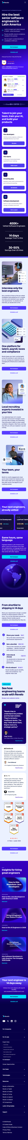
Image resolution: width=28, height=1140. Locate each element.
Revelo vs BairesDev (8, 1086)
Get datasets (14, 187)
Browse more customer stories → (11, 698)
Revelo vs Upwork (8, 1097)
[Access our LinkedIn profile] (12, 1021)
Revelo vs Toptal (7, 1089)
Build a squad (14, 165)
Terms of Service (7, 1132)
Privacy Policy (6, 1130)
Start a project (14, 210)
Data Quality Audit (7, 1052)
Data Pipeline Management (9, 1054)
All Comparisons (7, 1102)
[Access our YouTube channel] (4, 1021)
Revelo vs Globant (8, 1099)
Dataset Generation (7, 1047)
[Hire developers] (14, 86)
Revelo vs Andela (7, 1091)
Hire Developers (14, 47)
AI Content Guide (7, 1124)
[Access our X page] (8, 1021)
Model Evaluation (7, 1056)
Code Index (5, 1044)
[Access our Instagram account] (15, 1021)
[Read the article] (14, 884)
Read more (6, 902)
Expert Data (6, 1042)
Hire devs (14, 143)
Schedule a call (14, 52)
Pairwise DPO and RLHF (8, 1049)
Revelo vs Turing (7, 1094)
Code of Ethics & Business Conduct (12, 1127)
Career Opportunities (9, 1064)
